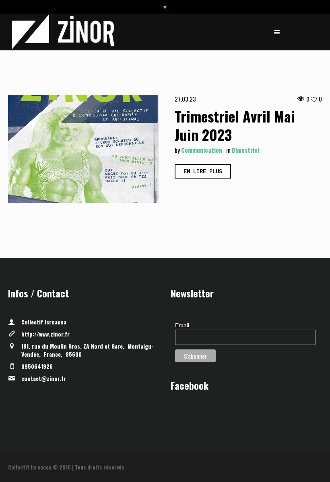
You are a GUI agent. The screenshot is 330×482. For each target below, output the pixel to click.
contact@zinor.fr (43, 378)
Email (182, 325)
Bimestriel (245, 149)
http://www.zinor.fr (45, 334)
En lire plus (203, 171)
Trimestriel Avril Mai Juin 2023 (235, 125)
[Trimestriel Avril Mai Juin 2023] (83, 149)
